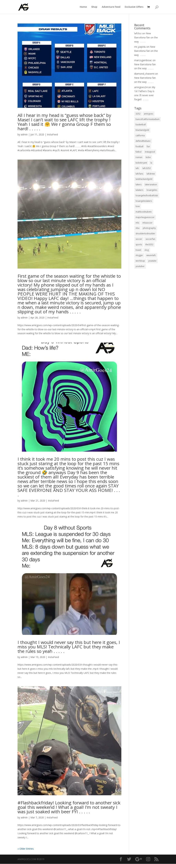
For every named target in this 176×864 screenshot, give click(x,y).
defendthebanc (143, 141)
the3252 (149, 244)
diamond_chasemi (144, 73)
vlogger (139, 255)
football (139, 146)
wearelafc (151, 255)
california (140, 135)
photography (149, 228)
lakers (138, 184)
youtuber (140, 266)
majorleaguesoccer (145, 217)
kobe (148, 157)
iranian (139, 157)
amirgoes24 (140, 87)
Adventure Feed (111, 7)
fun (148, 146)
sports (139, 244)
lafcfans (139, 173)
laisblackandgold (144, 179)
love (138, 206)
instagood (150, 151)
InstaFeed (52, 134)
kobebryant (141, 162)
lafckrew (151, 173)
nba (137, 228)
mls (137, 222)
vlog (147, 250)
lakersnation (151, 184)
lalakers (139, 190)
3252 (138, 113)
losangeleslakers (144, 201)
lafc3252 (146, 168)
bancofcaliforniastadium (148, 119)
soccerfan (150, 239)
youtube (152, 260)
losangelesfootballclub (147, 195)
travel (138, 250)
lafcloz (137, 33)
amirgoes (148, 113)
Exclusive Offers (134, 7)
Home (83, 7)
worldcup (140, 260)
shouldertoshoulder (145, 233)
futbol (138, 151)
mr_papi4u (140, 46)
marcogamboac (143, 60)
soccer (139, 239)
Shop (94, 7)
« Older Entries (26, 848)
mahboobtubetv (144, 211)
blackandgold (142, 130)
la (151, 162)
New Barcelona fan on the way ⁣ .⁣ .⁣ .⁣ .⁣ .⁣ (146, 37)
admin (24, 134)
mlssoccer (147, 222)
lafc (137, 168)
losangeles (152, 190)
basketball (141, 124)
